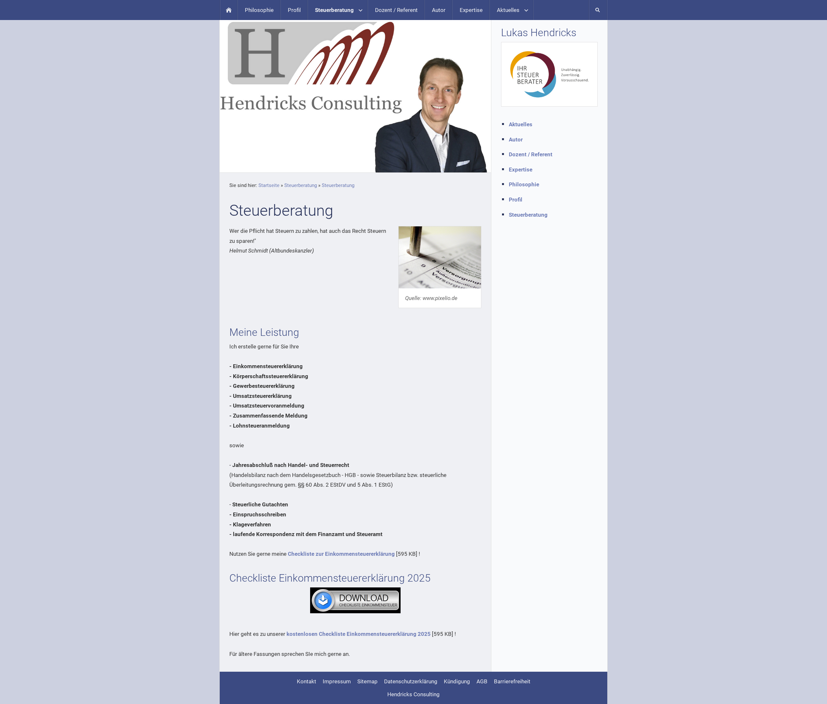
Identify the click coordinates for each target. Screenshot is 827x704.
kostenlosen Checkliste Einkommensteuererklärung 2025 (359, 634)
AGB (481, 681)
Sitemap (367, 681)
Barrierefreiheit (512, 681)
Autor (516, 139)
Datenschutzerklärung (410, 681)
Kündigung (457, 681)
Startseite (268, 185)
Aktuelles (520, 124)
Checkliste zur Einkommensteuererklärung (341, 554)
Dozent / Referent (530, 154)
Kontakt (306, 681)
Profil (515, 199)
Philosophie (524, 184)
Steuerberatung (300, 185)
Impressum (337, 681)
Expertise (520, 169)
